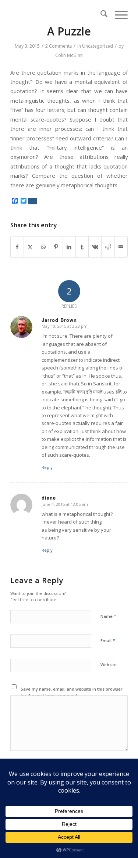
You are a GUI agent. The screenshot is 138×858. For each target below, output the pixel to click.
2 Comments (58, 46)
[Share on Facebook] (17, 246)
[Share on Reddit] (108, 246)
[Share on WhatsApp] (43, 246)
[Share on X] (30, 246)
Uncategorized (97, 46)
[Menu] (117, 15)
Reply (47, 467)
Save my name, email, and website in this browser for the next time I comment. (72, 692)
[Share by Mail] (121, 246)
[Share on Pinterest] (56, 246)
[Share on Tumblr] (82, 246)
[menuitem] (100, 15)
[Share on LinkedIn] (69, 246)
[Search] (100, 15)
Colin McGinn (69, 55)
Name (108, 616)
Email (107, 640)
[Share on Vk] (95, 246)
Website (108, 664)
